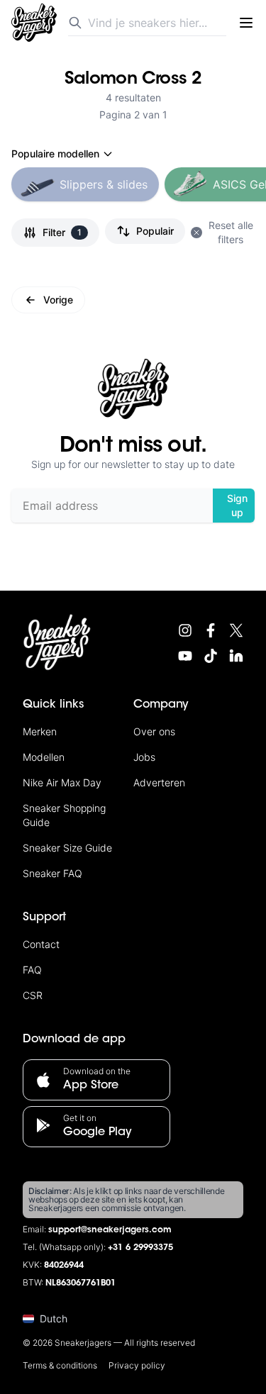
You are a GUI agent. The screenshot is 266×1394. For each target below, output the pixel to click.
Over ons (154, 731)
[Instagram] (185, 630)
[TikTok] (211, 656)
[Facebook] (211, 630)
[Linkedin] (236, 656)
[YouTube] (185, 656)
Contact (41, 944)
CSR (33, 995)
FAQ (32, 970)
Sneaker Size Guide (67, 848)
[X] (236, 630)
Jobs (144, 757)
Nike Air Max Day (62, 782)
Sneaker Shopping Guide (64, 815)
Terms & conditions (60, 1365)
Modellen (44, 757)
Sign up (237, 505)
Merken (40, 731)
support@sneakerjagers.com (110, 1230)
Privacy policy (137, 1365)
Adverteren (159, 782)
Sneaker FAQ (52, 873)
